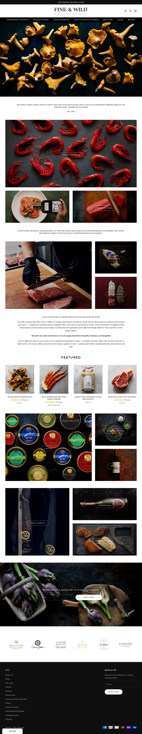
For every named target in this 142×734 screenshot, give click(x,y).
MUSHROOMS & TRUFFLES (18, 20)
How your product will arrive (16, 699)
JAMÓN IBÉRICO (37, 523)
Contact (8, 687)
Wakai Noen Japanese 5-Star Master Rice (88, 398)
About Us (9, 675)
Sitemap (8, 719)
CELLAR (120, 20)
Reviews (8, 691)
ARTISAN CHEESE (104, 541)
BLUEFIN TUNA (104, 208)
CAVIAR (48, 448)
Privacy (8, 703)
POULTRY (115, 259)
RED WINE (116, 466)
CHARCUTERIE (116, 294)
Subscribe (88, 597)
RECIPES (131, 20)
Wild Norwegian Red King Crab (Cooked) (54, 398)
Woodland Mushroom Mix (20, 397)
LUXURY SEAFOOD (71, 155)
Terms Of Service (12, 707)
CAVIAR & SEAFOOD (61, 20)
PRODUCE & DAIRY (41, 20)
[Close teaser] (23, 728)
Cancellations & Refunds (14, 711)
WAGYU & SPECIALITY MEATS (86, 20)
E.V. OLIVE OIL (37, 208)
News (7, 679)
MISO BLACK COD (116, 431)
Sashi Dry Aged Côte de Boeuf (122, 397)
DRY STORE (108, 20)
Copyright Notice (11, 715)
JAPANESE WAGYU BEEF (48, 276)
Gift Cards (9, 683)
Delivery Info (10, 695)
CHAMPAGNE (104, 505)
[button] (12, 731)
